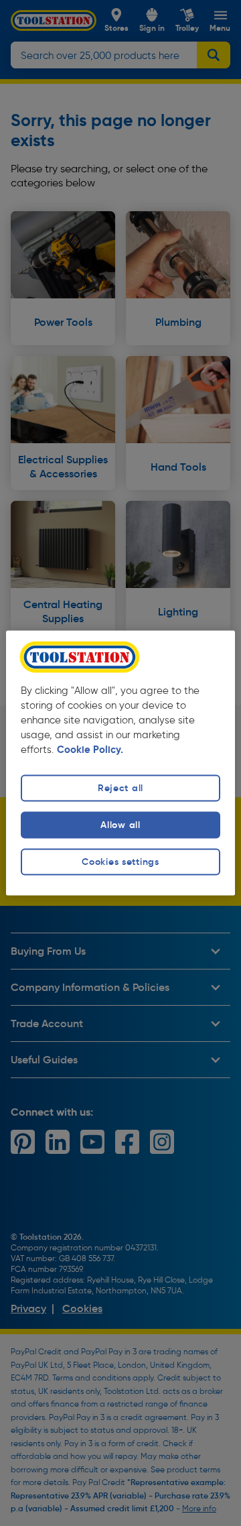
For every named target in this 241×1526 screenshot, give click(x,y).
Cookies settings (120, 862)
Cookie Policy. (90, 750)
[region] (120, 762)
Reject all (120, 788)
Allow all (120, 825)
